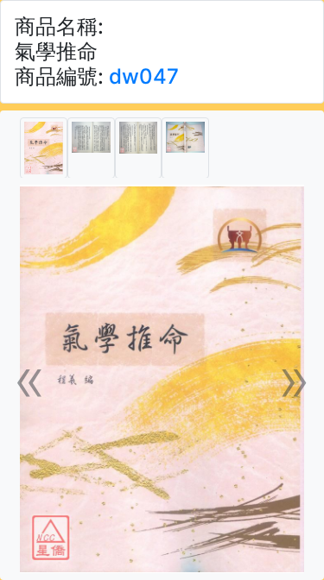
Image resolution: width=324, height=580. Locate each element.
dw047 (144, 76)
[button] (30, 379)
